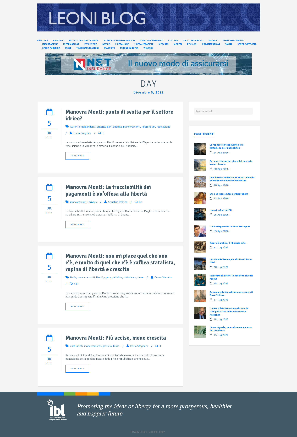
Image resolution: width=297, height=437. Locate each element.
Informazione (71, 44)
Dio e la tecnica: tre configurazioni (229, 193)
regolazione (163, 126)
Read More (77, 156)
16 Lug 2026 (221, 319)
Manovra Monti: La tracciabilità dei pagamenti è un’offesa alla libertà (108, 190)
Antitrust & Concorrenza (83, 40)
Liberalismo (122, 44)
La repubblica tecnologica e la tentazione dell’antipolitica (227, 146)
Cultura (173, 40)
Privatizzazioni (211, 44)
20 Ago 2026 (221, 169)
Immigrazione (50, 44)
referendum (148, 126)
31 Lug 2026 (221, 247)
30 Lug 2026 (221, 267)
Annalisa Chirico (117, 202)
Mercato (163, 44)
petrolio (107, 346)
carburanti (76, 346)
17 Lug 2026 (221, 300)
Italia (73, 277)
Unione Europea (129, 48)
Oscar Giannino (163, 277)
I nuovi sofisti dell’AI (221, 210)
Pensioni (192, 44)
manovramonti (131, 126)
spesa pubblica (113, 277)
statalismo (130, 277)
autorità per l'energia (109, 126)
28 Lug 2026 (221, 283)
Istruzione (90, 44)
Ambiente (58, 40)
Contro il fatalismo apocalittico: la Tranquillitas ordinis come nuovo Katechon (229, 311)
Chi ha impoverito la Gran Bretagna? (230, 226)
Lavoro (106, 44)
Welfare (148, 48)
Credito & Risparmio (151, 40)
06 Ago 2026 (221, 215)
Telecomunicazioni (87, 48)
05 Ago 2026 (221, 231)
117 (76, 284)
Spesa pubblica (51, 48)
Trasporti (109, 48)
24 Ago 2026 (221, 152)
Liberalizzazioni (143, 44)
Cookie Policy (157, 432)
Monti (99, 277)
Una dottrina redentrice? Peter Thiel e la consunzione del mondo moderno (232, 179)
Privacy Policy (139, 432)
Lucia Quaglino (82, 133)
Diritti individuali (193, 40)
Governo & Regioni (233, 40)
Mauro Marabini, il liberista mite (228, 242)
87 (140, 202)
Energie (213, 40)
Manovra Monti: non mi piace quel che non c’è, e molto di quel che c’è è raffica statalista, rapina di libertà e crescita (120, 263)
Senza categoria (246, 44)
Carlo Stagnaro (139, 346)
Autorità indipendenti (82, 126)
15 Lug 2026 (221, 335)
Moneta (178, 44)
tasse (140, 277)
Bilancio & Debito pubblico (119, 40)
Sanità (228, 44)
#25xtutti (42, 40)
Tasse (68, 48)
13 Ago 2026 (221, 198)
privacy (93, 202)
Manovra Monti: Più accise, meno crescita (115, 338)
